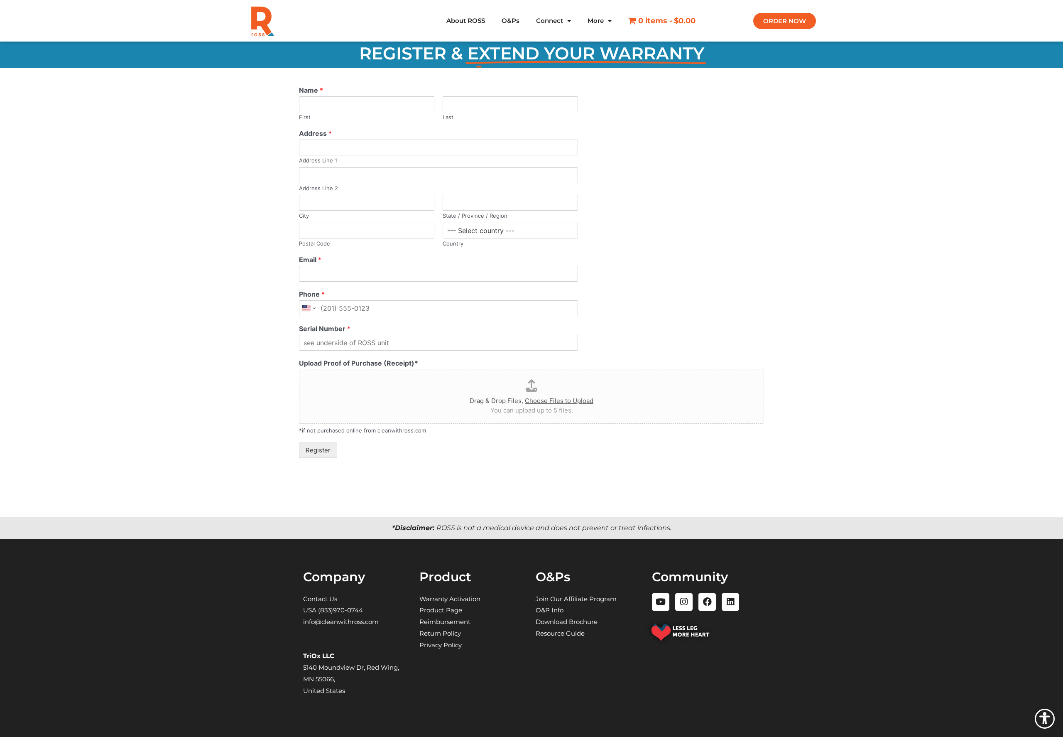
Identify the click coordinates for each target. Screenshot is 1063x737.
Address (315, 133)
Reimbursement (444, 622)
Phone (312, 294)
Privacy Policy (440, 645)
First (305, 117)
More (596, 21)
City (304, 215)
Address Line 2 (318, 188)
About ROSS (465, 21)
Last (448, 117)
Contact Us (320, 599)
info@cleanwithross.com (341, 622)
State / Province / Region (475, 215)
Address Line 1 (318, 160)
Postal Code (314, 243)
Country (453, 243)
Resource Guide (560, 633)
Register (318, 450)
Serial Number (324, 328)
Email (310, 259)
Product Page (440, 610)
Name (311, 90)
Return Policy (440, 633)
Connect (549, 21)
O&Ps (510, 21)
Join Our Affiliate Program (576, 599)
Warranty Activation (449, 599)
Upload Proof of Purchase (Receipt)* (358, 363)
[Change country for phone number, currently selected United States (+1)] (308, 308)
